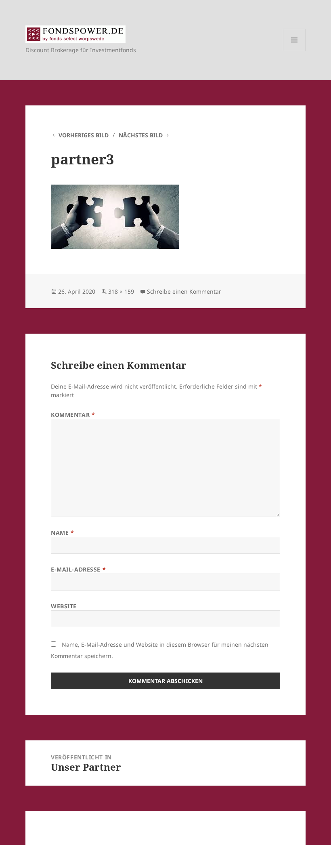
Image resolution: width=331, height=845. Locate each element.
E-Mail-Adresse (78, 569)
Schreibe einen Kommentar (184, 291)
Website (64, 606)
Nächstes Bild (141, 135)
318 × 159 (121, 291)
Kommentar (73, 414)
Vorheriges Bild (84, 135)
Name (62, 532)
